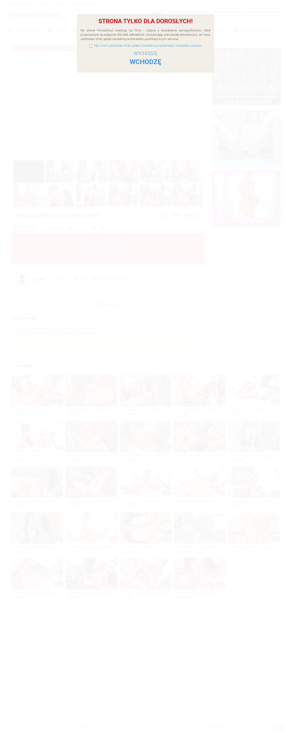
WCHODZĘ (145, 62)
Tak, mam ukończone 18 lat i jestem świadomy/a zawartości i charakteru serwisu (148, 45)
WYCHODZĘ (145, 53)
